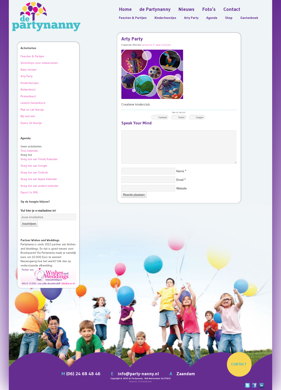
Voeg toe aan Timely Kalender (39, 159)
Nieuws (186, 9)
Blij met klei (28, 116)
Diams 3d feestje (31, 123)
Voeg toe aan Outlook (34, 172)
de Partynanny (155, 9)
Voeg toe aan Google (34, 165)
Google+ (199, 117)
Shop (228, 18)
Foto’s (209, 9)
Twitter (181, 117)
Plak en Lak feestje (32, 109)
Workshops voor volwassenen (39, 63)
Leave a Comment (163, 45)
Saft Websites (145, 381)
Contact (231, 9)
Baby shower (29, 69)
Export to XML (29, 192)
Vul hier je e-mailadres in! (38, 210)
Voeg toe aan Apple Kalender (39, 179)
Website (181, 188)
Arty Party (191, 18)
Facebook (162, 117)
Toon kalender (29, 151)
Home (125, 9)
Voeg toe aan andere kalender (40, 186)
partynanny (147, 45)
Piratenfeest (28, 96)
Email (179, 180)
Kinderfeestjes (165, 18)
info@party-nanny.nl (138, 373)
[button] (26, 155)
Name (180, 171)
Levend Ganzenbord (33, 103)
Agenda (211, 18)
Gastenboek (249, 18)
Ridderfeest (28, 89)
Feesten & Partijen (133, 18)
